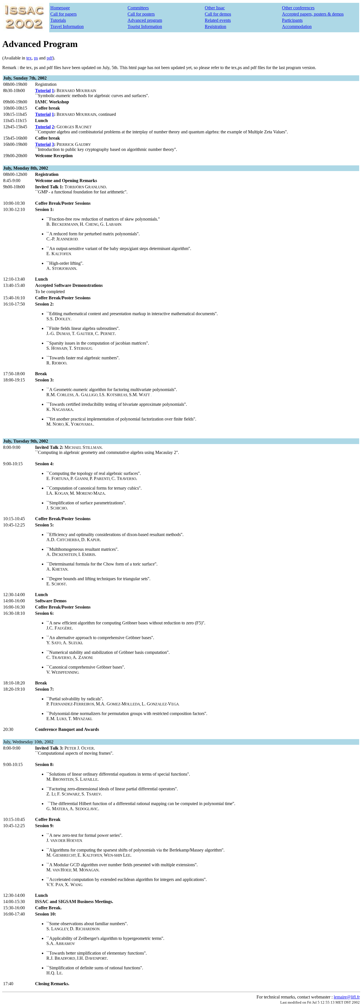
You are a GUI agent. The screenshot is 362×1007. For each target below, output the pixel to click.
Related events (218, 20)
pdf (50, 58)
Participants (292, 20)
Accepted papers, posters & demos (313, 14)
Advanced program (145, 20)
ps (36, 58)
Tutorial (43, 90)
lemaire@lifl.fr (347, 997)
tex (29, 58)
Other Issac (215, 7)
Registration (215, 26)
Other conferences (298, 7)
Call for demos (218, 14)
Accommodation (297, 26)
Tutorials (58, 20)
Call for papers (63, 14)
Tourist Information (145, 26)
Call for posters (141, 14)
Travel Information (67, 26)
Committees (138, 7)
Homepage (60, 7)
